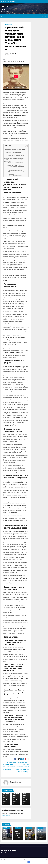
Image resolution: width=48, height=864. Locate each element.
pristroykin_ (14, 53)
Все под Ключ (8, 850)
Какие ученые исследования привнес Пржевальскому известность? (16, 163)
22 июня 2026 (41, 833)
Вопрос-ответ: (8, 161)
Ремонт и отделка (5, 827)
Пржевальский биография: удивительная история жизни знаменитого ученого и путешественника (15, 148)
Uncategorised (8, 24)
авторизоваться (6, 815)
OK (28, 861)
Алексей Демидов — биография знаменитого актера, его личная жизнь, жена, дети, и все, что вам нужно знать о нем (22, 767)
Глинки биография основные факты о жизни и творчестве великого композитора (9, 766)
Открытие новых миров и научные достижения (15, 158)
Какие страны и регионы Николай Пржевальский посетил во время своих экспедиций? (16, 166)
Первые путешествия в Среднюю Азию (15, 159)
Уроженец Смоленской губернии (14, 152)
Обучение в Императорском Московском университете (15, 156)
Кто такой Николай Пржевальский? (15, 175)
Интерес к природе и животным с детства (15, 153)
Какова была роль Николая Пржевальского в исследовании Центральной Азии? (17, 170)
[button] (42, 16)
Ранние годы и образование (11, 151)
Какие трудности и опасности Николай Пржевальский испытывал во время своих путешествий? (17, 173)
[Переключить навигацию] (45, 16)
